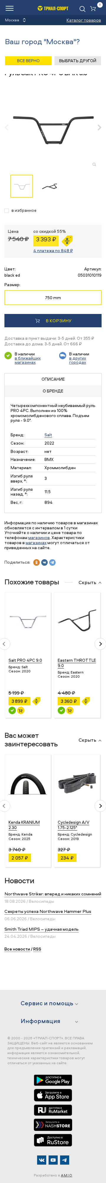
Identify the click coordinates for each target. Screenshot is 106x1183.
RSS (37, 949)
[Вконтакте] (41, 1160)
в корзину (58, 321)
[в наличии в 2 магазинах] (12, 710)
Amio (66, 1175)
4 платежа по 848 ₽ (53, 250)
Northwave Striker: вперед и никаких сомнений (52, 894)
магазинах (36, 542)
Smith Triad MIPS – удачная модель (41, 929)
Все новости (17, 949)
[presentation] (9, 127)
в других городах (77, 360)
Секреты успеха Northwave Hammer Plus (47, 911)
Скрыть (87, 583)
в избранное (24, 210)
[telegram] (52, 562)
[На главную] (53, 8)
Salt (48, 434)
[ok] (36, 562)
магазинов (39, 537)
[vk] (44, 562)
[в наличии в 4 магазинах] (61, 710)
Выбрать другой (77, 60)
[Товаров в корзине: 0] (94, 9)
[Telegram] (64, 1160)
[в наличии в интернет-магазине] (20, 710)
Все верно (28, 60)
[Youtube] (53, 1160)
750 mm (53, 297)
